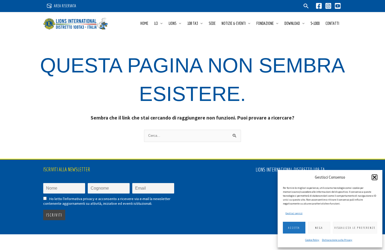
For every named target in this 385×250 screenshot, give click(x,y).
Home (144, 23)
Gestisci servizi (293, 213)
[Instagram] (328, 6)
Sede (212, 23)
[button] (374, 177)
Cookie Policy (312, 240)
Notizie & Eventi (234, 23)
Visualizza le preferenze (355, 227)
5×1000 (315, 23)
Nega (319, 227)
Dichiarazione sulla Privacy (337, 240)
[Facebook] (319, 6)
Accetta (294, 227)
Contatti (332, 23)
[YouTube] (338, 6)
